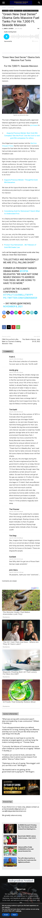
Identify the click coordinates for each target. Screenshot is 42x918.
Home (4, 7)
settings (18, 911)
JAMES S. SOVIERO (8, 28)
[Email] (28, 312)
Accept (6, 914)
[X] (8, 312)
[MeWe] (36, 312)
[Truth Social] (12, 312)
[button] (39, 2)
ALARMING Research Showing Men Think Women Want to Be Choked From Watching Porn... (27, 827)
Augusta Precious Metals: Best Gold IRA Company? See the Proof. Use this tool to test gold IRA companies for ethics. (22, 135)
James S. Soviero (18, 10)
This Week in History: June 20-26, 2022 (31, 340)
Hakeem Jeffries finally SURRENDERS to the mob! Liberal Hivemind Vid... (26, 849)
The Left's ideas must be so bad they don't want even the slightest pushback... (27, 860)
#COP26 (24, 271)
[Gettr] (20, 312)
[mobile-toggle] (3, 2)
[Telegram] (24, 312)
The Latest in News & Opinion (31, 10)
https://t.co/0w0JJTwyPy (18, 295)
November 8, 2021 (13, 306)
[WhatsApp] (18, 327)
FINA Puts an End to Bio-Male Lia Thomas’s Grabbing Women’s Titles (11, 341)
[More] (4, 316)
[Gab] (16, 312)
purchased (34, 125)
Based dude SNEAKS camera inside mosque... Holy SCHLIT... (27, 837)
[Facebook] (4, 312)
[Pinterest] (13, 327)
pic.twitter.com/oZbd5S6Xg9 (20, 298)
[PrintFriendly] (32, 312)
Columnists (11, 7)
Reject (14, 914)
